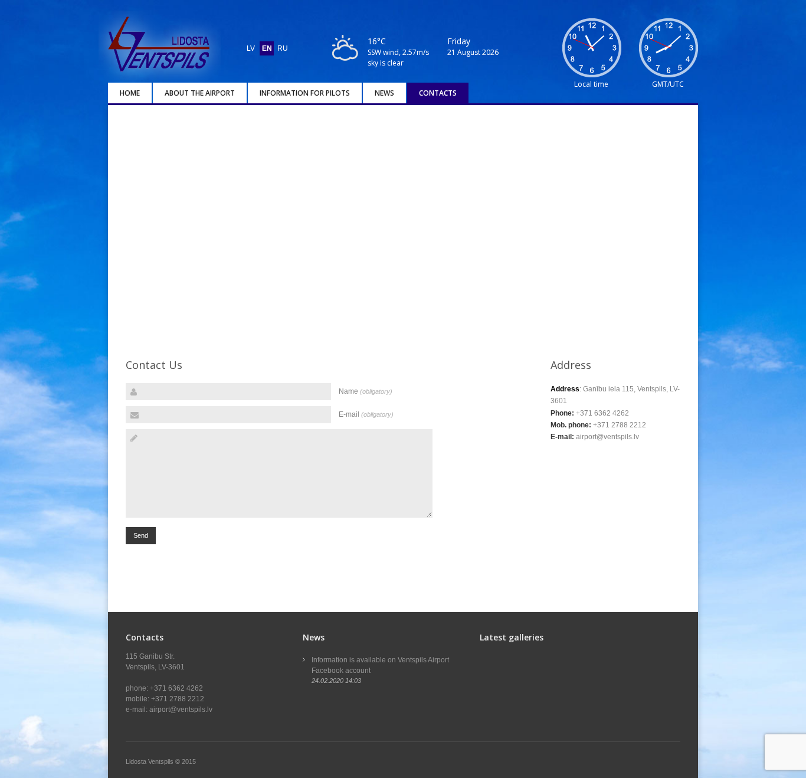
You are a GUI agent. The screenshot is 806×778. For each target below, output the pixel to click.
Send (140, 535)
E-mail (366, 414)
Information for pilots (305, 93)
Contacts (438, 93)
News (384, 93)
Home (130, 93)
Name (365, 391)
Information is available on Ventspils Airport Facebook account (380, 665)
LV (251, 48)
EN (267, 48)
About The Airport (200, 93)
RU (282, 48)
